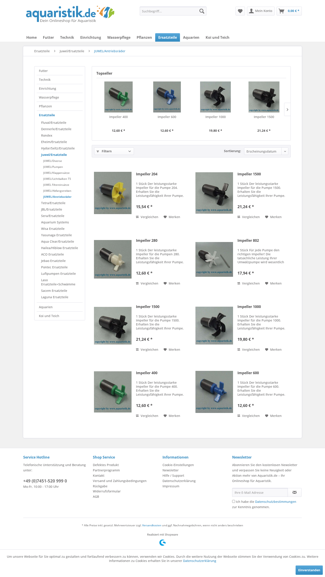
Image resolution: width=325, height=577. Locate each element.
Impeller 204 (146, 174)
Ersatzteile (47, 115)
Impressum (170, 486)
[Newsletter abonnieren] (295, 492)
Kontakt (98, 475)
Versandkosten (151, 525)
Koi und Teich (49, 316)
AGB (96, 496)
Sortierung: (232, 151)
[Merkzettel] (240, 11)
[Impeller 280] (113, 259)
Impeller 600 (167, 117)
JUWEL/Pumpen (53, 167)
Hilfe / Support (173, 475)
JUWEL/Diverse (52, 161)
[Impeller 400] (119, 96)
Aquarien (46, 307)
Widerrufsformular (107, 491)
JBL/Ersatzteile (51, 209)
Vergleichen (149, 217)
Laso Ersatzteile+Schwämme (58, 282)
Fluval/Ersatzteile (53, 122)
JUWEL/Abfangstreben (57, 191)
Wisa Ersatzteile (53, 229)
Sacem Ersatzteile (54, 290)
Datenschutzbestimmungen (275, 502)
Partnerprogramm (106, 470)
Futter (43, 71)
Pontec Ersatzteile (54, 267)
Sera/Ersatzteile (52, 216)
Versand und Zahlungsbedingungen (120, 481)
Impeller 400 (118, 117)
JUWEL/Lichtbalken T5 (57, 179)
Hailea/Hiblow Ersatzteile (59, 248)
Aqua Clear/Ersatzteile (57, 241)
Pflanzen (45, 106)
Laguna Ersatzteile (54, 297)
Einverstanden (309, 570)
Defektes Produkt (106, 465)
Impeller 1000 (215, 117)
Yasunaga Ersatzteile (56, 235)
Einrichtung (47, 88)
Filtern (106, 151)
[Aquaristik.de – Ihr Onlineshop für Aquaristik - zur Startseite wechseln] (70, 14)
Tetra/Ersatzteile (53, 203)
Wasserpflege (49, 97)
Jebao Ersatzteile (53, 261)
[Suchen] (201, 11)
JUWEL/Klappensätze (56, 173)
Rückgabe (100, 486)
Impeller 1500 (264, 117)
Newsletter (170, 470)
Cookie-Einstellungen (178, 465)
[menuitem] (173, 11)
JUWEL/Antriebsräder (57, 197)
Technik (45, 79)
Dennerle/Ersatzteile (56, 129)
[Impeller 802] (214, 259)
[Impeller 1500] (264, 96)
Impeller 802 (248, 240)
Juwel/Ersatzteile (54, 155)
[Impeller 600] (167, 96)
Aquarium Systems (55, 222)
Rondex (46, 135)
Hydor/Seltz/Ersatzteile (58, 148)
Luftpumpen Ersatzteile (58, 273)
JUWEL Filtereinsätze (56, 185)
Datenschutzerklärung (179, 481)
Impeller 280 (146, 240)
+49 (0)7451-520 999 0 (45, 481)
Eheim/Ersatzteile (54, 142)
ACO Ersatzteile (52, 254)
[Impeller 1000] (216, 96)
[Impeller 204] (113, 193)
